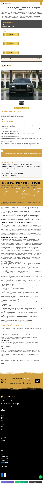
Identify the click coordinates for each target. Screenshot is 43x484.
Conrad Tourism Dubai (33, 210)
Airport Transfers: (4, 128)
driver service (12, 203)
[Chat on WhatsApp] (40, 476)
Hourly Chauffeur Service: (6, 133)
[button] (41, 3)
